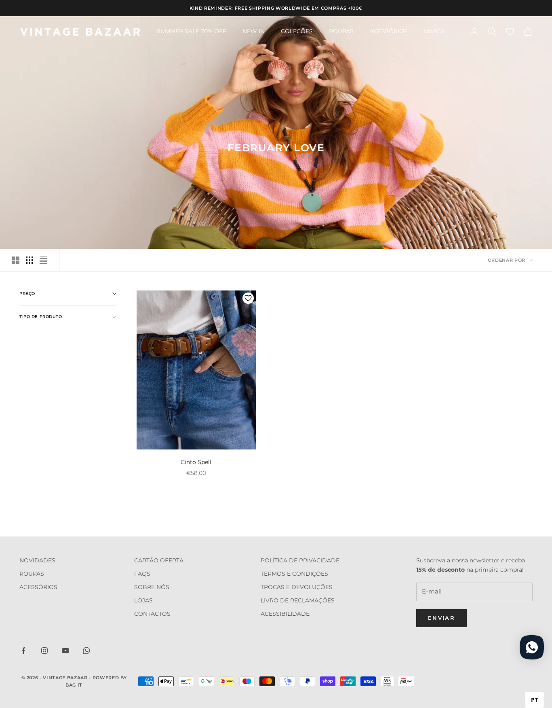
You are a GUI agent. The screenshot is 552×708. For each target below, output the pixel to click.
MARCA (434, 31)
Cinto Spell (196, 462)
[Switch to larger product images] (15, 260)
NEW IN (253, 31)
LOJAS (143, 600)
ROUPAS (341, 31)
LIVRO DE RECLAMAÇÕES (298, 600)
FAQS (142, 573)
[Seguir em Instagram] (44, 651)
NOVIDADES (37, 560)
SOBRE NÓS (151, 587)
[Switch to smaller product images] (29, 260)
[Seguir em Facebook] (23, 651)
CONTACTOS (152, 613)
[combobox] (534, 700)
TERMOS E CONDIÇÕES (294, 573)
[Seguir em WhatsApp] (86, 651)
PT (534, 700)
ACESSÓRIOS (389, 31)
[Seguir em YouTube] (65, 651)
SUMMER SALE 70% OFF (191, 31)
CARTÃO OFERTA (158, 560)
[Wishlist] (510, 31)
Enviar (441, 618)
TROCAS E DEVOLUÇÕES (297, 587)
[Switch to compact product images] (43, 260)
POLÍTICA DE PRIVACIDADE (300, 560)
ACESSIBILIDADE (285, 613)
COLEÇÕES (297, 31)
